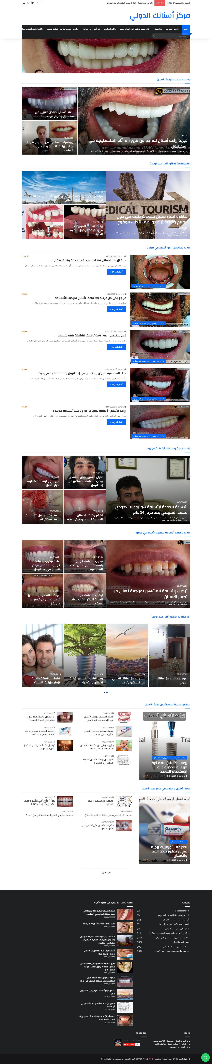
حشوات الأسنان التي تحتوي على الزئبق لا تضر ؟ (97, 827)
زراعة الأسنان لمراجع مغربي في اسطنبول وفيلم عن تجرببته (55, 114)
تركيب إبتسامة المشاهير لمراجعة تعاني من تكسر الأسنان (150, 593)
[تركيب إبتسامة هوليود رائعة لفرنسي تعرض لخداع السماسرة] (85, 556)
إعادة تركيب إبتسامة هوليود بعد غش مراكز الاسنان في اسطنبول (46, 565)
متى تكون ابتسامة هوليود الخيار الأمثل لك (43, 483)
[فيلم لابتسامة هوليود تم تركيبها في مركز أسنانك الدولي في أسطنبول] (125, 914)
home (186, 29)
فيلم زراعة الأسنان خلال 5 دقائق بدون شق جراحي (39, 747)
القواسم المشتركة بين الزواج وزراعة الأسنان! (46, 680)
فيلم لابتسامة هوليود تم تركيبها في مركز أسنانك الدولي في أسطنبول (99, 912)
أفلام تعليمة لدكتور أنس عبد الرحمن (173, 924)
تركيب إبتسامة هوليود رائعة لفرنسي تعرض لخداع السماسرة (86, 565)
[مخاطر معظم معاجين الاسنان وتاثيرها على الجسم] (124, 731)
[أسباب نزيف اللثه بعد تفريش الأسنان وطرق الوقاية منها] (125, 954)
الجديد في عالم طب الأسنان (177, 928)
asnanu (121, 256)
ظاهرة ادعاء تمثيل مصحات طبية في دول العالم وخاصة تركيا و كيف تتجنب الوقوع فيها (152, 222)
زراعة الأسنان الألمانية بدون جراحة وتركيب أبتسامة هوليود (89, 410)
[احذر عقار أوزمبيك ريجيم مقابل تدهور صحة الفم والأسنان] (164, 830)
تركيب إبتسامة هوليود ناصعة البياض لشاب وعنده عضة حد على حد (86, 599)
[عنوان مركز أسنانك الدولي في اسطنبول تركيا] (127, 655)
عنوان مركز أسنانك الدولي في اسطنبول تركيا (128, 680)
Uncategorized (182, 911)
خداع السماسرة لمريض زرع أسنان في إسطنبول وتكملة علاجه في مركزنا (81, 373)
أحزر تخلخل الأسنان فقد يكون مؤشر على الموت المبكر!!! (41, 718)
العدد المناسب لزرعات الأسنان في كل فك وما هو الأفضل (99, 718)
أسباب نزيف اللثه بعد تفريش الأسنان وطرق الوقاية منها (99, 952)
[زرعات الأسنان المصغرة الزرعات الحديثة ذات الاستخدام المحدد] (164, 746)
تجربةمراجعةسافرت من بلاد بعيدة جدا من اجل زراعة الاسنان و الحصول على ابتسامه (51, 146)
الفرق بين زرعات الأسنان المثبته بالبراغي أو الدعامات (98, 761)
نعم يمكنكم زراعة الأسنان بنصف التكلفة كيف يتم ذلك (92, 335)
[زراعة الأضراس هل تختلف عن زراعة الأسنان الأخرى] (42, 507)
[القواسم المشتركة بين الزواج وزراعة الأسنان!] (43, 655)
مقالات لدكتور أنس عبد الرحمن (176, 946)
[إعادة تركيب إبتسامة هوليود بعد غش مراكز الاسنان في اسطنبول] (42, 556)
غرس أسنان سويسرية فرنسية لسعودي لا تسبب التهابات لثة (97, 1017)
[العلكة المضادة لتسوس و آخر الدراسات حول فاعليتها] (65, 731)
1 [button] (107, 692)
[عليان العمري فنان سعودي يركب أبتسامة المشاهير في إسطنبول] (85, 472)
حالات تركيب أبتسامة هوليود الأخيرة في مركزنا (23, 29)
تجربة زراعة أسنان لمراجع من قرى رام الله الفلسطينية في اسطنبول (126, 3)
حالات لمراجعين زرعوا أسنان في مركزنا (99, 29)
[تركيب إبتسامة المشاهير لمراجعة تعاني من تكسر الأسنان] (148, 574)
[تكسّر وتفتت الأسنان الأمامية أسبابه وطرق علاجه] (85, 507)
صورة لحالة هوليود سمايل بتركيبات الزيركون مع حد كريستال (44, 599)
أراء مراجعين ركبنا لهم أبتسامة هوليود (62, 29)
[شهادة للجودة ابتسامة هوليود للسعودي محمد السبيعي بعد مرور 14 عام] (148, 490)
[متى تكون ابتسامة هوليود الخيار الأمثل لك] (42, 472)
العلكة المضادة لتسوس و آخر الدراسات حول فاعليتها (40, 732)
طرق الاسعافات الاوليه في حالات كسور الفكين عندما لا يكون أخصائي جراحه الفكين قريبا (97, 967)
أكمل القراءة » (116, 271)
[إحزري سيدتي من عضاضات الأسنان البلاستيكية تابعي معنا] (124, 745)
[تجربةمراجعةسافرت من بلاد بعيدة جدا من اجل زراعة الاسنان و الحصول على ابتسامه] (49, 138)
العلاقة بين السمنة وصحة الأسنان (101, 802)
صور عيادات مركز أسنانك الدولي (172, 680)
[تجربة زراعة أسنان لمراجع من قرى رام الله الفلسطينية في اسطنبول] (134, 121)
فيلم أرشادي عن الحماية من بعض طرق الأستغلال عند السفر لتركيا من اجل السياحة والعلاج (65, 198)
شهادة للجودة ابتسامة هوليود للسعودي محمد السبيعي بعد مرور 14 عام (151, 509)
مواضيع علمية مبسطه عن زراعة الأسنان (172, 951)
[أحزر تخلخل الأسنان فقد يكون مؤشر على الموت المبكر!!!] (65, 717)
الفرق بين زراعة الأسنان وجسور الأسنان (46, 232)
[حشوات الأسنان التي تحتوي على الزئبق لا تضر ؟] (124, 825)
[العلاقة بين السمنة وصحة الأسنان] (124, 801)
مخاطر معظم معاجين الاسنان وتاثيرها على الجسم (99, 732)
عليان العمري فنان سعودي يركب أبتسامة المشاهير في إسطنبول (85, 481)
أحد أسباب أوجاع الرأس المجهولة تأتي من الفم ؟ (49, 815)
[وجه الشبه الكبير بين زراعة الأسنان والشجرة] (85, 655)
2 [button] (104, 692)
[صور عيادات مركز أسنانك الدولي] (169, 655)
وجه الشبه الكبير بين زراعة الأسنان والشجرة (86, 680)
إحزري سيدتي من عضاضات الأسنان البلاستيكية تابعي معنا (97, 747)
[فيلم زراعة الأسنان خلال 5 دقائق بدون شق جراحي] (65, 745)
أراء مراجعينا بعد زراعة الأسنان (167, 29)
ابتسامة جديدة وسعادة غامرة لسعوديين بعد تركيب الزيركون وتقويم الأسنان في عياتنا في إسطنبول (97, 940)
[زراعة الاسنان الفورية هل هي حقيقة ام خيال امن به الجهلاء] (85, 222)
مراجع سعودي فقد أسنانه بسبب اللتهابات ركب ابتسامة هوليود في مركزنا (97, 979)
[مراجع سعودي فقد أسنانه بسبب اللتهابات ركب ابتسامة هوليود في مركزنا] (125, 981)
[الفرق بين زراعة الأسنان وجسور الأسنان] (42, 222)
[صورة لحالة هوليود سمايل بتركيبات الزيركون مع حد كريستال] (42, 591)
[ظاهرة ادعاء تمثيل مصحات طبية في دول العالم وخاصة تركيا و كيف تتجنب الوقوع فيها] (148, 205)
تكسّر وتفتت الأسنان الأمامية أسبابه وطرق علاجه (85, 517)
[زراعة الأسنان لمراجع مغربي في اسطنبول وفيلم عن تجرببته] (49, 103)
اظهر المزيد (106, 872)
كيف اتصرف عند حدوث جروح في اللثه (99, 924)
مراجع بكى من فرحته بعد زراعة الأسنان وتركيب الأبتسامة (90, 298)
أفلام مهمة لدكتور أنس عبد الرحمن (135, 29)
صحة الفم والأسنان (181, 942)
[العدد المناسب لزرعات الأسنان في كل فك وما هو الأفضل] (124, 717)
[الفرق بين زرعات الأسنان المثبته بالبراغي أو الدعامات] (124, 760)
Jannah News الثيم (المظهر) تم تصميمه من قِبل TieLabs (124, 1059)
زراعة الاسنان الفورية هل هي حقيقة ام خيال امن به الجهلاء (86, 230)
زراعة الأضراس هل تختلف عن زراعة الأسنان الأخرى (43, 517)
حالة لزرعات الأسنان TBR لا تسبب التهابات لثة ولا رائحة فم (90, 260)
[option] (106, 121)
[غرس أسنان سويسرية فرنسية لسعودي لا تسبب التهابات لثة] (125, 1020)
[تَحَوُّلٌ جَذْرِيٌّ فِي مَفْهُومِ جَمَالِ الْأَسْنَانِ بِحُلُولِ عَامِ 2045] (65, 801)
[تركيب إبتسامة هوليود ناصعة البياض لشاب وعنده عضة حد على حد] (85, 591)
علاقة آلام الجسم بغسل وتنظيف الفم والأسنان (108, 815)
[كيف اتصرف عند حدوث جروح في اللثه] (125, 927)
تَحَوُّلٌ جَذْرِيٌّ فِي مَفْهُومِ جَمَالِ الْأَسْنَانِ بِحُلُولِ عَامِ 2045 (39, 802)
